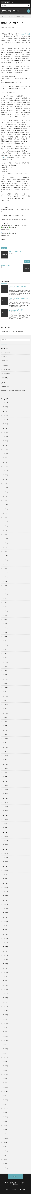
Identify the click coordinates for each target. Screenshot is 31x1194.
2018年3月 (5, 470)
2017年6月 (5, 504)
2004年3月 (5, 1168)
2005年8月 (5, 1095)
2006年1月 (5, 1074)
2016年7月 (5, 551)
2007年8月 (5, 993)
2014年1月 (5, 666)
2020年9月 (5, 402)
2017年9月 (5, 492)
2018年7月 (5, 462)
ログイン (15, 331)
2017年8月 (5, 496)
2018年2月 (5, 475)
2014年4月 (5, 653)
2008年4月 (5, 959)
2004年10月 (5, 1138)
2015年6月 (5, 594)
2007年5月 (5, 1006)
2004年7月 (5, 1151)
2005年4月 (5, 1112)
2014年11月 (5, 623)
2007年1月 (5, 1023)
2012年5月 (5, 751)
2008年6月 (5, 951)
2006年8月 (5, 1044)
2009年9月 (5, 887)
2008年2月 (5, 968)
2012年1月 (5, 768)
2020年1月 (5, 432)
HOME (6, 1183)
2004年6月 (5, 1155)
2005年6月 (5, 1104)
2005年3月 (5, 1117)
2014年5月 (5, 649)
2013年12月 (5, 670)
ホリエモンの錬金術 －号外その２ (18, 286)
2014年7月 (5, 640)
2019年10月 (5, 436)
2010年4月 (5, 857)
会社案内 (4, 356)
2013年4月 (5, 704)
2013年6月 (5, 696)
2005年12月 (5, 1078)
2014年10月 (5, 628)
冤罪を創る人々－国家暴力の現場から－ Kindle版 (13, 390)
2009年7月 (5, 896)
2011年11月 (5, 776)
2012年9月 (5, 734)
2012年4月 (5, 755)
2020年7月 (5, 411)
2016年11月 (5, 534)
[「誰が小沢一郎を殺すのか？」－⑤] (4, 301)
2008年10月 (5, 934)
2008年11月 (5, 930)
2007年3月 (5, 1015)
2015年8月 (5, 585)
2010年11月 (5, 828)
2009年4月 (5, 908)
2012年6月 (5, 747)
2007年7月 (5, 998)
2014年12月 (5, 619)
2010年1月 (5, 870)
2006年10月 (5, 1036)
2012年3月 (5, 759)
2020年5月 (5, 419)
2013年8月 (5, 687)
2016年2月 (5, 572)
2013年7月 (5, 691)
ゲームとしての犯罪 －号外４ (16, 310)
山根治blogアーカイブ (11, 10)
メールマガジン (6, 352)
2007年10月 (5, 985)
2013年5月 (5, 700)
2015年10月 (5, 577)
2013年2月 (5, 713)
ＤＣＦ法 (5, 157)
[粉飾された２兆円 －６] (4, 254)
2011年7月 (5, 793)
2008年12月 (5, 925)
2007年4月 (5, 1010)
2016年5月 (5, 560)
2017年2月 (5, 521)
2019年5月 (5, 445)
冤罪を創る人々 (6, 361)
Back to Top (15, 1176)
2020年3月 (5, 428)
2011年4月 (5, 806)
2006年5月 (5, 1057)
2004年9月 (5, 1142)
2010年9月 (5, 836)
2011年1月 (5, 819)
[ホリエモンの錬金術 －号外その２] (4, 289)
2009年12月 (5, 874)
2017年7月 (5, 500)
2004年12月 (5, 1129)
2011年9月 (5, 785)
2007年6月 (5, 1002)
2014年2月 (5, 662)
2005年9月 (5, 1091)
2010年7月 (5, 845)
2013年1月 (5, 717)
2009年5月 (5, 904)
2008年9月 (5, 938)
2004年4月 (5, 1163)
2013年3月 (5, 708)
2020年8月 (5, 407)
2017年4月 (5, 513)
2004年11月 (5, 1134)
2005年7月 (5, 1100)
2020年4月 (5, 424)
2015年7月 (5, 589)
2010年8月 (5, 840)
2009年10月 (5, 883)
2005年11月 (5, 1083)
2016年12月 (5, 530)
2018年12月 (5, 458)
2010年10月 (5, 832)
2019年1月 (5, 453)
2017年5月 (5, 509)
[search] (29, 5)
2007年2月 (5, 1019)
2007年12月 (5, 976)
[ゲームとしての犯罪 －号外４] (4, 313)
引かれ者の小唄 (6, 369)
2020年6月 (5, 415)
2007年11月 (5, 981)
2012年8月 (5, 738)
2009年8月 (5, 891)
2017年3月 (5, 517)
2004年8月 (5, 1146)
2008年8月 (5, 942)
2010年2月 (5, 866)
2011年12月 (5, 772)
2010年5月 (5, 853)
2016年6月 (5, 555)
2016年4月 (5, 564)
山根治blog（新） (5, 386)
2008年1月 (5, 972)
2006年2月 (5, 1070)
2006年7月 (5, 1049)
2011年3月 (5, 810)
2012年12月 (5, 721)
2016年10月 (5, 538)
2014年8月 (5, 636)
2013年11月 (5, 674)
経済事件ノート (6, 373)
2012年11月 (5, 725)
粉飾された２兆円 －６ (15, 252)
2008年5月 (5, 955)
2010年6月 (5, 849)
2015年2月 (5, 611)
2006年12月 (5, 1027)
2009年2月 (5, 917)
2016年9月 (5, 543)
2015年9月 (5, 581)
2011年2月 (5, 815)
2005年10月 (5, 1087)
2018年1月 (5, 479)
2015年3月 (5, 606)
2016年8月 (5, 547)
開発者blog (5, 378)
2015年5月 (5, 598)
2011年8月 (5, 789)
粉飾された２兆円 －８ (7, 265)
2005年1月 (5, 1125)
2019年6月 (5, 441)
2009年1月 (5, 921)
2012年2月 (5, 764)
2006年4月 (5, 1061)
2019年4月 (5, 449)
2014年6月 (5, 645)
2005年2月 (5, 1121)
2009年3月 (5, 913)
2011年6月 (5, 798)
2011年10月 (5, 781)
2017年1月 (5, 526)
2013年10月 (5, 679)
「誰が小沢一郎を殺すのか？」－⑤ (18, 298)
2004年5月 (5, 1159)
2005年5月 (5, 1108)
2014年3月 (5, 657)
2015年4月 (5, 602)
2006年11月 (5, 1032)
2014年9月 (5, 632)
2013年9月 (5, 683)
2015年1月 (5, 615)
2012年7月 (5, 742)
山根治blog (11, 27)
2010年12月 (5, 823)
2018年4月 (5, 466)
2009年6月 (5, 900)
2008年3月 (5, 964)
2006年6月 (5, 1053)
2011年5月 (5, 802)
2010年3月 (5, 862)
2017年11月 (5, 483)
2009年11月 (5, 879)
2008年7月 (5, 947)
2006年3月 (5, 1066)
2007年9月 (5, 989)
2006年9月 (5, 1040)
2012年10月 (5, 730)
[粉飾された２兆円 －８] (26, 268)
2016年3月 (5, 568)
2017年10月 (5, 487)
